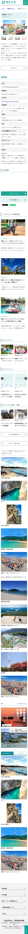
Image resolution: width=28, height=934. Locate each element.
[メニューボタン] (25, 2)
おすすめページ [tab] (7, 753)
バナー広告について (22, 703)
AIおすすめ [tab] (20, 753)
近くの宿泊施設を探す (14, 434)
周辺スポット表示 (14, 193)
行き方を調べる (14, 200)
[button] (26, 27)
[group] (7, 354)
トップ (3, 8)
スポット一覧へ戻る (14, 443)
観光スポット (11, 8)
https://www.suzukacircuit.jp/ (10, 101)
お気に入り (17, 68)
